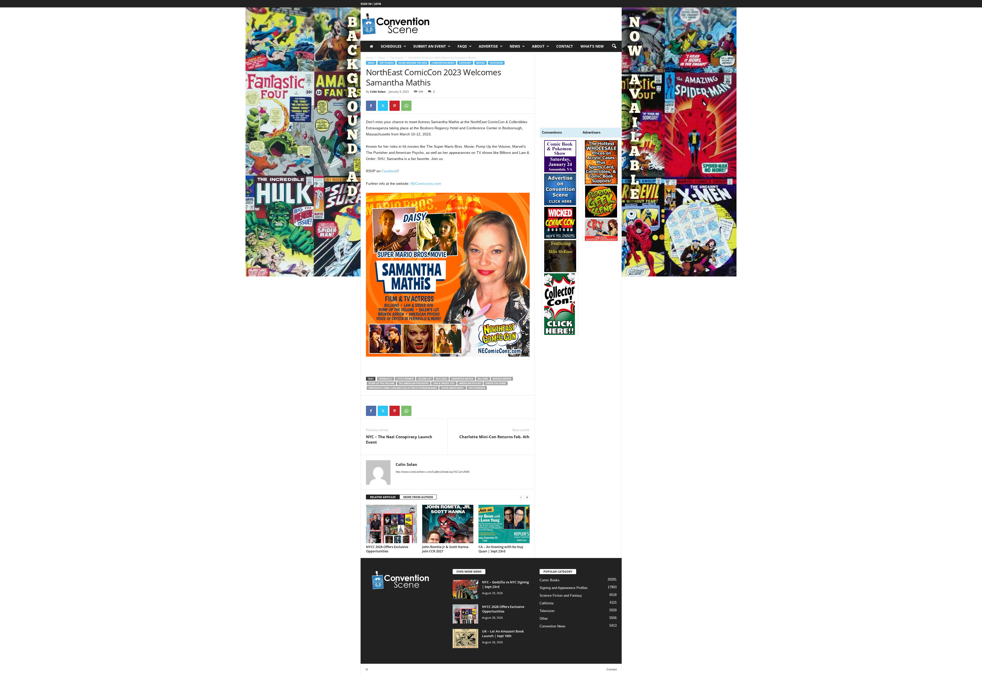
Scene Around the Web (412, 63)
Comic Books (550, 580)
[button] (614, 46)
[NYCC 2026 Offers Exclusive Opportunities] (391, 524)
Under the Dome (495, 383)
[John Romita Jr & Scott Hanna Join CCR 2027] (447, 524)
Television (496, 63)
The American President (414, 383)
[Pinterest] (394, 106)
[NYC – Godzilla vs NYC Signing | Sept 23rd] (465, 589)
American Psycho (470, 383)
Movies (480, 63)
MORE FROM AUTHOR (418, 497)
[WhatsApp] (406, 106)
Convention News (443, 63)
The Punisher (476, 388)
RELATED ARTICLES (383, 497)
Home (369, 57)
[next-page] (527, 497)
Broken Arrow (502, 378)
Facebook (390, 171)
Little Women (405, 378)
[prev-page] (520, 497)
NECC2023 (441, 378)
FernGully (385, 378)
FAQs (462, 46)
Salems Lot (424, 378)
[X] (383, 106)
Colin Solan (377, 91)
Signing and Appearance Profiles (564, 588)
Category (465, 63)
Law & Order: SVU (444, 383)
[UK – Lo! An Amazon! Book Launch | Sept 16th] (465, 638)
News (381, 57)
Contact (564, 46)
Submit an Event (429, 46)
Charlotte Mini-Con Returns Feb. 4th (494, 436)
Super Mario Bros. (452, 388)
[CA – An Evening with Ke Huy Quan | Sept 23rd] (504, 524)
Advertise (488, 46)
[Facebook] (371, 106)
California (546, 603)
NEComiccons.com (425, 183)
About (538, 46)
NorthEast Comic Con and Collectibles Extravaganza (403, 388)
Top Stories (397, 57)
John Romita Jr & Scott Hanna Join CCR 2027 (445, 548)
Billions (483, 378)
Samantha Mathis (462, 378)
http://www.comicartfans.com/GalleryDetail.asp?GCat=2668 (432, 471)
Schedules (391, 46)
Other (544, 618)
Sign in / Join (371, 4)
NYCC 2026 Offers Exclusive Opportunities (387, 548)
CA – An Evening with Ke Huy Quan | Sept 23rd (500, 548)
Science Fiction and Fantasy (561, 595)
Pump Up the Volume (381, 383)
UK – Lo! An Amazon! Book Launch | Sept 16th (503, 633)
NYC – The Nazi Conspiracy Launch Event (399, 439)
